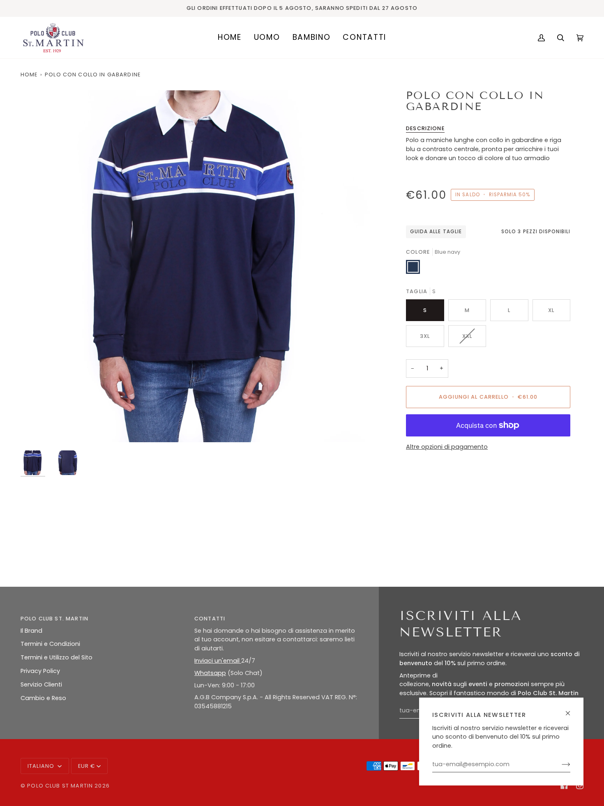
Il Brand (31, 631)
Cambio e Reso (43, 698)
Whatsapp (210, 673)
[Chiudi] (571, 710)
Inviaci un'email (217, 661)
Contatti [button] (209, 618)
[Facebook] (564, 785)
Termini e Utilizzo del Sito (56, 657)
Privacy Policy (40, 671)
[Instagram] (579, 785)
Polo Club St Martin (60, 785)
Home (29, 74)
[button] (267, 38)
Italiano (42, 765)
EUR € (86, 765)
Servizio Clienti (41, 684)
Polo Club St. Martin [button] (54, 618)
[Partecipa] (559, 764)
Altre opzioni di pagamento (447, 447)
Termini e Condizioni (50, 644)
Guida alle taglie (436, 231)
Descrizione (425, 128)
